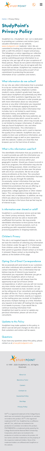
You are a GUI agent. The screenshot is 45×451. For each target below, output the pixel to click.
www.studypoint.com (10, 46)
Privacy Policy (22, 407)
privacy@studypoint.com (23, 343)
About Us (22, 375)
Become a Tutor (22, 380)
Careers (22, 385)
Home (4, 19)
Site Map (22, 401)
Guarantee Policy (22, 396)
